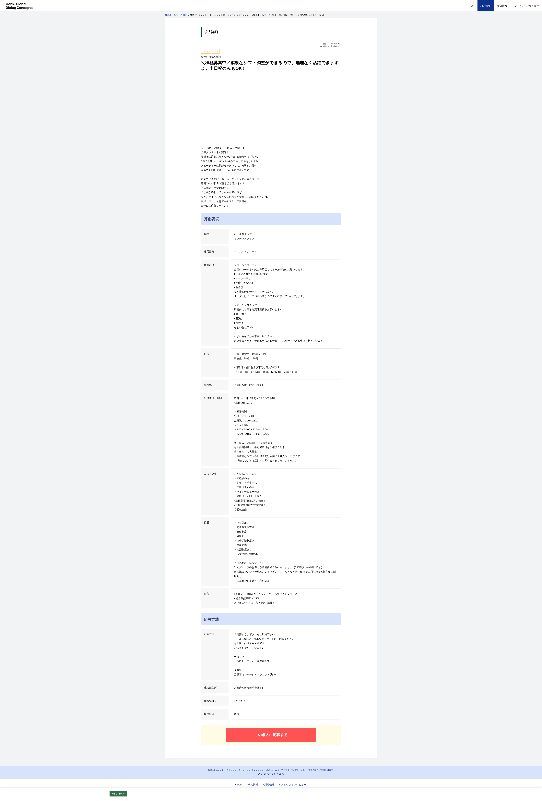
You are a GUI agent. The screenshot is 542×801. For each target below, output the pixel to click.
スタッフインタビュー (526, 5)
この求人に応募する (271, 734)
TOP (471, 5)
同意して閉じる (118, 793)
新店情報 (502, 5)
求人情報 (485, 5)
